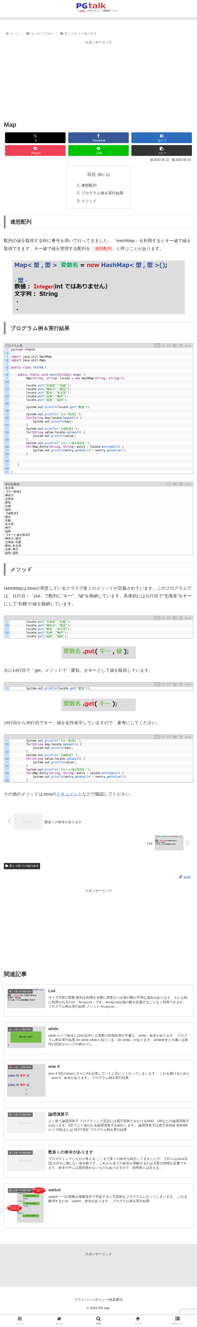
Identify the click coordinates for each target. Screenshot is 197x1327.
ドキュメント (69, 794)
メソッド (89, 201)
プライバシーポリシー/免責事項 (98, 1300)
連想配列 (89, 185)
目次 (91, 174)
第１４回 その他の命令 (24, 866)
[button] (161, 150)
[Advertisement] (98, 79)
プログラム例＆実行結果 (102, 193)
